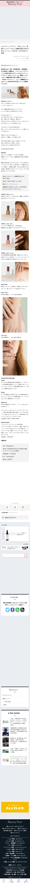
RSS (22, 612)
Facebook (12, 612)
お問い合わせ (8, 830)
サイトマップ (15, 832)
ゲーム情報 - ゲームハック (15, 845)
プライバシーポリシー (10, 828)
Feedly (17, 612)
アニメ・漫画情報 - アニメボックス (15, 843)
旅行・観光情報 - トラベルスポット (15, 853)
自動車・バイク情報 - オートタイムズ (15, 855)
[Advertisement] (15, 23)
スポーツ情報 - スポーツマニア (16, 849)
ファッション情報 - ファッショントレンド (15, 847)
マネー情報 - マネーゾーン (15, 851)
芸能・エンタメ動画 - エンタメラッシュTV (16, 861)
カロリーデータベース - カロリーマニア (15, 868)
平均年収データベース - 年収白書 (15, 870)
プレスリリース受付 (21, 830)
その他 (4, 704)
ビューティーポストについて (15, 826)
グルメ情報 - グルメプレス (15, 839)
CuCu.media (7, 701)
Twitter (7, 612)
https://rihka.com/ (14, 184)
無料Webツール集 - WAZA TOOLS (16, 872)
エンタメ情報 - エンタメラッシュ (15, 841)
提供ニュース (6, 698)
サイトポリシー (23, 828)
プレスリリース (13, 512)
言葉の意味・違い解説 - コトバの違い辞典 (15, 874)
